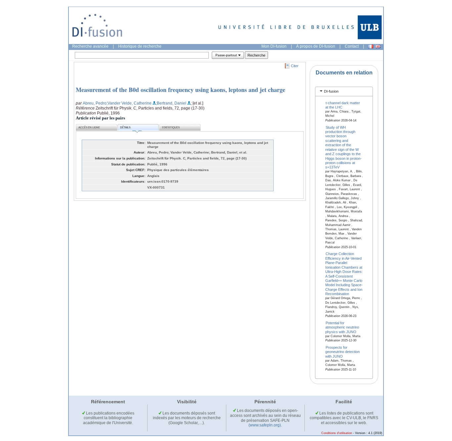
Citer (294, 66)
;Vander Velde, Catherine (129, 103)
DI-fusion (331, 91)
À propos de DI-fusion (315, 46)
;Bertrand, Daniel (171, 103)
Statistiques (171, 127)
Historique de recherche (139, 46)
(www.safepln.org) (265, 425)
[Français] (370, 46)
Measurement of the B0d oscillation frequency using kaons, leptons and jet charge (180, 89)
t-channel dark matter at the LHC (342, 105)
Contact (352, 46)
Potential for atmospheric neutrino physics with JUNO (342, 327)
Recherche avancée (90, 46)
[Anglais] (378, 46)
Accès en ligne (89, 127)
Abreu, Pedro (95, 103)
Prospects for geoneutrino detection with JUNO (342, 351)
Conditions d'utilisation (336, 433)
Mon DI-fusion (274, 46)
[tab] (344, 91)
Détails (125, 127)
